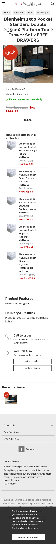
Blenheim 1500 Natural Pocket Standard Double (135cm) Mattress (27, 206)
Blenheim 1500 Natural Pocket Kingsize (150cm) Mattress (27, 233)
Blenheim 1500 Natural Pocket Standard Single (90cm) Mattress (28, 150)
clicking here (31, 528)
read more (10, 483)
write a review (32, 368)
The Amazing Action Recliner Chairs (25, 466)
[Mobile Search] (52, 4)
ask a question (32, 361)
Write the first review (17, 94)
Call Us (28, 120)
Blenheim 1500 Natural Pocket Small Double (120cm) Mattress (27, 178)
